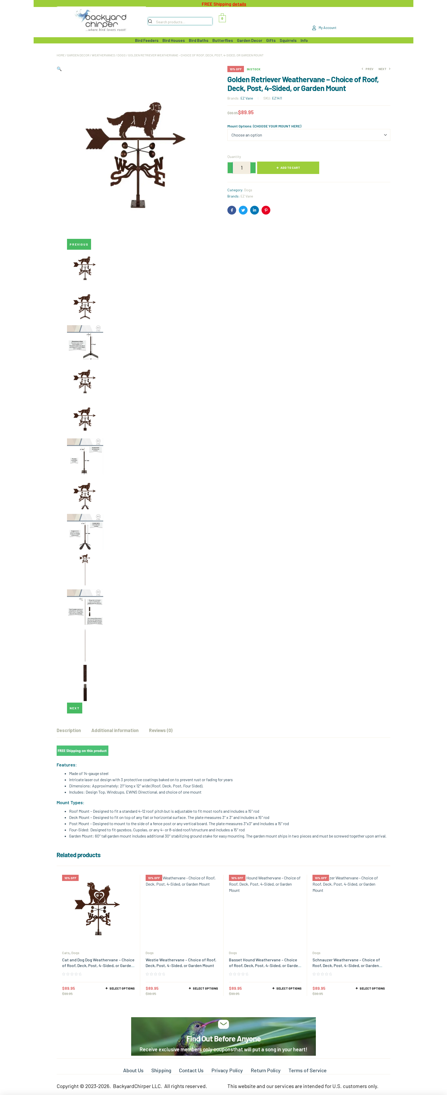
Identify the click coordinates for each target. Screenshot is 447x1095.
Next (75, 708)
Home (61, 55)
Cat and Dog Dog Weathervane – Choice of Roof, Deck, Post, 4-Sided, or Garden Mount (98, 965)
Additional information (115, 730)
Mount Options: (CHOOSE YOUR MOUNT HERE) (264, 126)
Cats (66, 952)
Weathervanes (103, 55)
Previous (79, 244)
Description (69, 730)
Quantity (234, 156)
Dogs (121, 55)
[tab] (69, 730)
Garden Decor (78, 55)
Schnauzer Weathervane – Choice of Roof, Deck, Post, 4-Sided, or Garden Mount (346, 965)
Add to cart (290, 167)
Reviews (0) (161, 730)
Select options (122, 988)
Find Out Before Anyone (223, 1038)
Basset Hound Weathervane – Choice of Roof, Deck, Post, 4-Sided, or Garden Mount (264, 965)
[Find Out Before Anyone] (223, 1024)
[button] (59, 68)
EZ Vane (247, 98)
